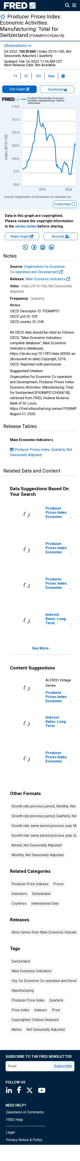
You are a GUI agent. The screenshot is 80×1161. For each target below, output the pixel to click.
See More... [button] (41, 648)
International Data (44, 903)
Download (56, 89)
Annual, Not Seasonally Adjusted (37, 845)
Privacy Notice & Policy (24, 1140)
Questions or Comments (25, 1112)
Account (58, 236)
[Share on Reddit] (42, 247)
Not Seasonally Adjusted (45, 1029)
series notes (26, 226)
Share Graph (20, 236)
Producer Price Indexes (30, 884)
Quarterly (56, 1000)
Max (51, 76)
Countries (19, 903)
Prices (58, 884)
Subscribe (63, 1066)
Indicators (19, 894)
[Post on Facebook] (34, 247)
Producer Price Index (28, 1000)
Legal (10, 1132)
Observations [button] (16, 46)
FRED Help (14, 1120)
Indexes (40, 1010)
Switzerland (41, 894)
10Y (38, 76)
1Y (15, 76)
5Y (26, 76)
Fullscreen (63, 204)
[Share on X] (25, 247)
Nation (17, 1029)
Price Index (20, 1010)
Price (56, 1010)
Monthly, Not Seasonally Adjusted (38, 855)
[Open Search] (67, 6)
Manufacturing (23, 990)
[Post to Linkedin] (51, 247)
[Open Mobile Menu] (74, 6)
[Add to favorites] (3, 16)
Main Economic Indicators (46, 279)
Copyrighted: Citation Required (35, 1020)
